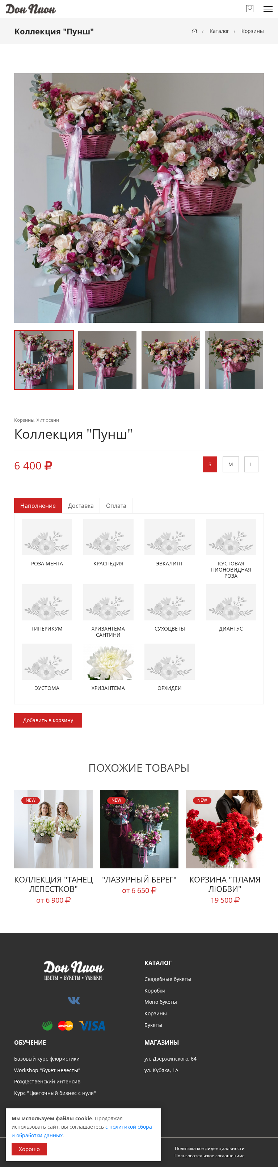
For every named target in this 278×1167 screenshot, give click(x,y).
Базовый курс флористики (47, 1058)
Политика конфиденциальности (210, 1148)
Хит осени (48, 420)
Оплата (116, 506)
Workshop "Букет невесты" (47, 1070)
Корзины (252, 31)
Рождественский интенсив (47, 1081)
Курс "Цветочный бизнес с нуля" (55, 1093)
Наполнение (38, 506)
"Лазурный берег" (139, 879)
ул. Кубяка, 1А (161, 1070)
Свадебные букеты (167, 979)
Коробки (154, 990)
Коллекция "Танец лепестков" (53, 884)
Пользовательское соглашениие (209, 1156)
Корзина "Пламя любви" (225, 884)
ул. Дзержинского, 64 (170, 1058)
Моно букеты (160, 1001)
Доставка (81, 506)
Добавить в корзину (48, 720)
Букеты (153, 1024)
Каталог (219, 31)
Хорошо (29, 1149)
